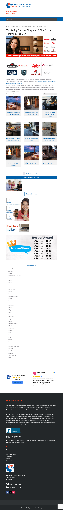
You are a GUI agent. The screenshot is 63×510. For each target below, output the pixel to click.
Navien (10, 330)
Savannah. (19, 83)
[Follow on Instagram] (13, 492)
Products (8, 449)
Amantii (10, 268)
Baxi (9, 278)
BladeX (10, 280)
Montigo (10, 325)
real (9, 344)
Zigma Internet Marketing (35, 508)
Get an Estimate (31, 194)
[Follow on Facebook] (7, 492)
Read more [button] (36, 385)
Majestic (14, 83)
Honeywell (11, 305)
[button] (8, 19)
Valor (49, 81)
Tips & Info (9, 456)
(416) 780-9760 (10, 13)
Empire (10, 294)
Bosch (10, 282)
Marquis (53, 81)
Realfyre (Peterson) (13, 346)
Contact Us (9, 460)
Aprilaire (10, 271)
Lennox (10, 312)
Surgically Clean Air (13, 355)
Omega (10, 339)
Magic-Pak (11, 316)
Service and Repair (11, 454)
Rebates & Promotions (12, 452)
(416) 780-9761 (16, 487)
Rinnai (10, 351)
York (9, 360)
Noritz (10, 335)
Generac (10, 300)
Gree (9, 303)
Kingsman (9, 83)
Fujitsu (10, 298)
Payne (10, 341)
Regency (45, 81)
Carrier (10, 284)
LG (9, 314)
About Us (8, 458)
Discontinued (11, 289)
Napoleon (39, 81)
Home (7, 26)
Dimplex (10, 287)
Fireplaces (12, 26)
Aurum (10, 273)
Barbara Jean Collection (14, 275)
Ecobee (10, 291)
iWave (10, 307)
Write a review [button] (17, 382)
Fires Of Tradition (13, 296)
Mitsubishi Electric (13, 323)
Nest (9, 332)
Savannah (10, 353)
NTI (9, 337)
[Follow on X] (10, 492)
